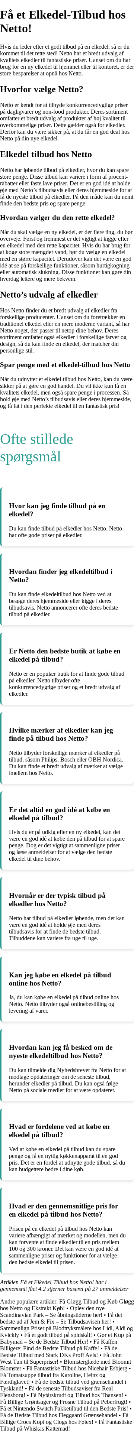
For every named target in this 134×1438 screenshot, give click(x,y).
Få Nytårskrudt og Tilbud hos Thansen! (77, 1395)
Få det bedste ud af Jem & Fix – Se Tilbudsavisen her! (61, 1318)
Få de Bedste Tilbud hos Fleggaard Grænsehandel (58, 1415)
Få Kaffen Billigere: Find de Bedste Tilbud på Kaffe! (58, 1344)
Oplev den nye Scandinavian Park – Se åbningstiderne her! (52, 1311)
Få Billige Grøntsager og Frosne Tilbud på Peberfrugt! (63, 1402)
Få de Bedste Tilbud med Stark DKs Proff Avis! (58, 1351)
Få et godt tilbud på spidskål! (58, 1335)
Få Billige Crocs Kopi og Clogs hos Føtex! (64, 1418)
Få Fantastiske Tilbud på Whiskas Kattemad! (66, 1425)
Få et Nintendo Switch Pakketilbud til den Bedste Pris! (64, 1408)
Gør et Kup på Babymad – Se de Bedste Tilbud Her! (65, 1338)
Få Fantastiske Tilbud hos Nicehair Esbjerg (76, 1368)
